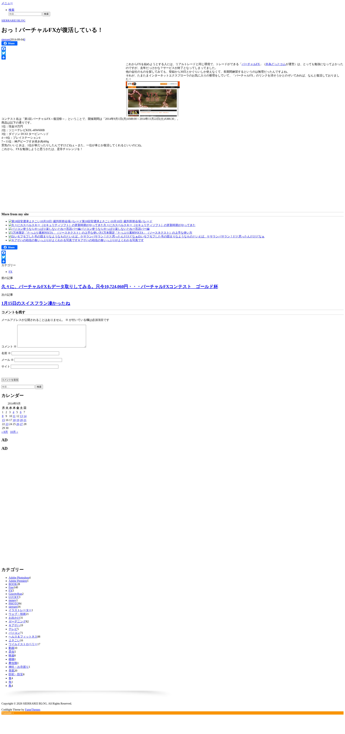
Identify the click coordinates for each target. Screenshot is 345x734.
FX (10, 271)
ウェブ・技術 (17, 613)
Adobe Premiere (18, 580)
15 (3, 420)
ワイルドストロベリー (23, 644)
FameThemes (32, 709)
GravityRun (15, 593)
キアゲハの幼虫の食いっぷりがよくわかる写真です (111, 240)
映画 (11, 655)
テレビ (13, 629)
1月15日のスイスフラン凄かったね (35, 303)
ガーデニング (17, 621)
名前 (6, 353)
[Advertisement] (31, 86)
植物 (11, 659)
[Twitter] (172, 53)
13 (21, 416)
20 (21, 420)
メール (7, 359)
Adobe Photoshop (19, 577)
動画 (11, 647)
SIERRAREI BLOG (13, 20)
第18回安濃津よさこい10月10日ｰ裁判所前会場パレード (117, 221)
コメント (9, 346)
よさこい (14, 640)
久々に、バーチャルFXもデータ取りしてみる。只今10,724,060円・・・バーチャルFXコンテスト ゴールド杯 (109, 286)
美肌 (11, 670)
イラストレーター (20, 610)
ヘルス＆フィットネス (23, 636)
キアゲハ (14, 625)
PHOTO (14, 603)
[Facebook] (172, 49)
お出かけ (14, 617)
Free (11, 587)
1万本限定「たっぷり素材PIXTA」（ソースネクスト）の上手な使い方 (147, 232)
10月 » (14, 431)
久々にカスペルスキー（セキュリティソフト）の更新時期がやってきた (150, 225)
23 (7, 424)
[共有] (172, 57)
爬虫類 (13, 663)
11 (14, 416)
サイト (5, 366)
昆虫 (11, 651)
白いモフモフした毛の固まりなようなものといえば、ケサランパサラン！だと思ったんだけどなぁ (201, 236)
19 (17, 420)
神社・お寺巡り (19, 666)
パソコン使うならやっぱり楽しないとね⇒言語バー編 (115, 228)
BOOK (13, 584)
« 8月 (4, 431)
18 (14, 420)
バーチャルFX (251, 64)
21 (25, 420)
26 (17, 424)
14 (25, 416)
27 (21, 424)
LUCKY (14, 597)
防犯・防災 (16, 674)
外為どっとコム (276, 64)
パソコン (14, 632)
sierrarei (5, 39)
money (12, 600)
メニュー (7, 3)
